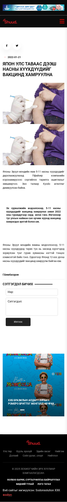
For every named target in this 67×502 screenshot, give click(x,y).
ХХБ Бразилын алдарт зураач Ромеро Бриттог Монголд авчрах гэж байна (31, 402)
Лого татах (44, 484)
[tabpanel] (33, 385)
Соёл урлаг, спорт (33, 455)
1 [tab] (10, 339)
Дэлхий (13, 455)
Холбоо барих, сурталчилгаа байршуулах (33, 479)
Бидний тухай (25, 484)
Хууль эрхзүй (24, 451)
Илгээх (18, 321)
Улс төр (7, 451)
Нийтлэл (53, 455)
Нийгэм (59, 451)
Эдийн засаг (43, 451)
